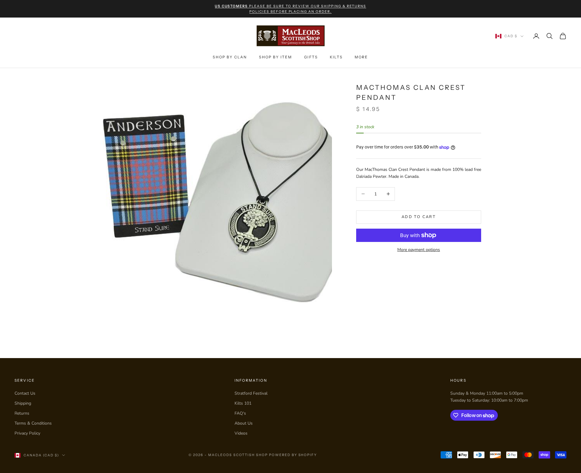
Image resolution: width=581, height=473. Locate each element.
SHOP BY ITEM (275, 57)
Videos (241, 433)
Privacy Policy (27, 433)
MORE (361, 57)
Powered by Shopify (293, 455)
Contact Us (25, 393)
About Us (244, 423)
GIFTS (311, 57)
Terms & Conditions (33, 423)
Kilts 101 (243, 403)
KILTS (336, 57)
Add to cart (419, 217)
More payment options (418, 250)
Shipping (23, 403)
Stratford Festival (251, 393)
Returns (22, 413)
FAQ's (240, 413)
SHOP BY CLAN (230, 57)
